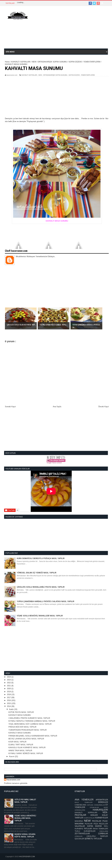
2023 (9, 680)
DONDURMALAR (99, 805)
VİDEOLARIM (103, 831)
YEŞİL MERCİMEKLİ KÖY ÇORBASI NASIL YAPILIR (29, 724)
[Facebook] (90, 3)
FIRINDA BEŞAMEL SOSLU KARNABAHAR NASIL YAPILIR (32, 736)
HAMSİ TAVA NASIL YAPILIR (20, 751)
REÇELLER (103, 824)
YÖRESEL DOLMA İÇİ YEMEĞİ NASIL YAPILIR (36, 573)
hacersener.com (13, 780)
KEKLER (94, 815)
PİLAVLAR (88, 824)
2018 (9, 694)
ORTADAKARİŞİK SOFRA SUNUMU (55, 75)
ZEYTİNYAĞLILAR (82, 834)
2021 (9, 686)
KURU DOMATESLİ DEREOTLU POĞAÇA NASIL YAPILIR (40, 558)
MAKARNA (79, 821)
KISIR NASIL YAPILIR (17, 742)
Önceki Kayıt (103, 407)
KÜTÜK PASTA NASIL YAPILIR (21, 712)
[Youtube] (106, 3)
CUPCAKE (90, 805)
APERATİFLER (102, 800)
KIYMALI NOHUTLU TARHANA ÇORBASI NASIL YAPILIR (31, 721)
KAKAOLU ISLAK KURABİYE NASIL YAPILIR (26, 747)
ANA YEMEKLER (84, 799)
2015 (9, 703)
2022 (9, 683)
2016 (9, 700)
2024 (9, 677)
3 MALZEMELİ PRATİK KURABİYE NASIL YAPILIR (29, 718)
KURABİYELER (101, 818)
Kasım (12, 756)
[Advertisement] (70, 29)
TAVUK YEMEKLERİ (100, 828)
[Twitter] (94, 3)
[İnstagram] (102, 3)
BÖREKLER (103, 802)
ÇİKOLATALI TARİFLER (97, 836)
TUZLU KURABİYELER (85, 831)
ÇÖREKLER (78, 836)
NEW (40, 75)
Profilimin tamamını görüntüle (15, 783)
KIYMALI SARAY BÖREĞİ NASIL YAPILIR (25, 753)
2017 (9, 697)
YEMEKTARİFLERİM (88, 75)
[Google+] (98, 3)
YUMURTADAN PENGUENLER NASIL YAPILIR (27, 730)
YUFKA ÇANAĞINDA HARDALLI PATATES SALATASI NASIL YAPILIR (45, 601)
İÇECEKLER (79, 839)
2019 (9, 692)
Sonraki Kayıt (10, 407)
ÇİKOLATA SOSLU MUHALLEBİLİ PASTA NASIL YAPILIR (40, 587)
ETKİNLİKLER (94, 807)
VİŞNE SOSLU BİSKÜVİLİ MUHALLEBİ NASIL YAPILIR (40, 616)
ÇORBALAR (103, 834)
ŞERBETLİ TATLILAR (93, 839)
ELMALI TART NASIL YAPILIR (20, 745)
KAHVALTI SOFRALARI (29, 75)
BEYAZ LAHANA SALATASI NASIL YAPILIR (26, 739)
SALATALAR (80, 826)
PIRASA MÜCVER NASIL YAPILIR (22, 727)
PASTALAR (96, 821)
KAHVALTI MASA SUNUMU (19, 715)
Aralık (11, 709)
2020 (9, 689)
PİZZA (96, 824)
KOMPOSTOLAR (89, 818)
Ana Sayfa (57, 407)
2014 (9, 706)
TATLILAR (88, 829)
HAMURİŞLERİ (100, 810)
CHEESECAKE (80, 805)
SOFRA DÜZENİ (74, 75)
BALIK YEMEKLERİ (84, 802)
